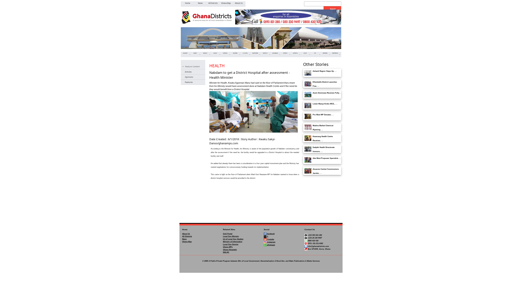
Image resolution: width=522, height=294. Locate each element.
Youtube (270, 239)
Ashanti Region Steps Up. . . (324, 71)
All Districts (187, 236)
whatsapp (270, 245)
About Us (186, 234)
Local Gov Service (230, 244)
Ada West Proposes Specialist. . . (327, 158)
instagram (270, 242)
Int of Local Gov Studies (233, 239)
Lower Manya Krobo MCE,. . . (325, 104)
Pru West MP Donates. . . (323, 115)
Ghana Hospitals (230, 250)
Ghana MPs (228, 247)
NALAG (226, 252)
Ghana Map (187, 242)
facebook (270, 234)
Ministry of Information (232, 242)
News (184, 239)
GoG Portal (227, 234)
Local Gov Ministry (231, 236)
